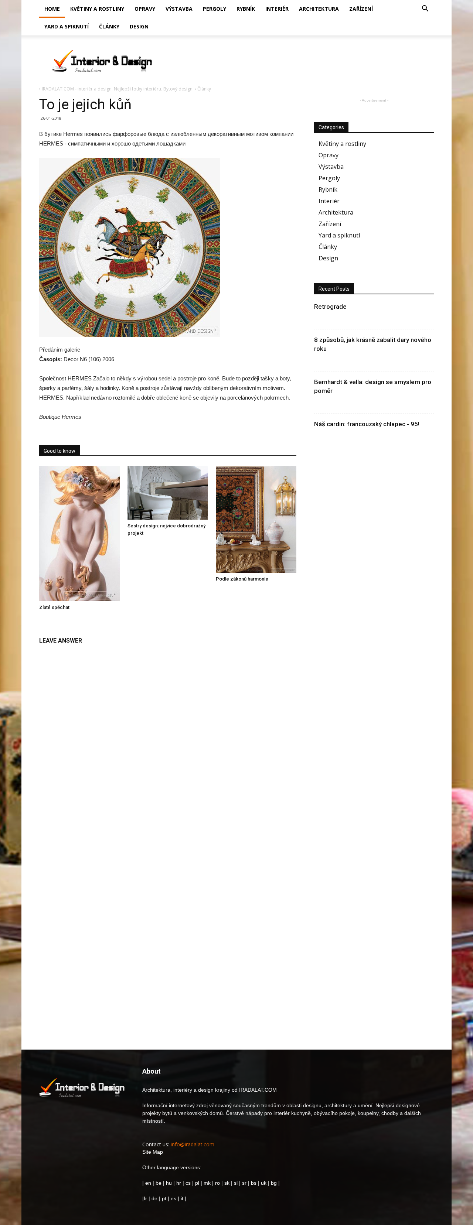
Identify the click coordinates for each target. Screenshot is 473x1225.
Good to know (59, 451)
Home (52, 8)
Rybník (245, 8)
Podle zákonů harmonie (242, 579)
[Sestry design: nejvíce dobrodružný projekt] (167, 493)
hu (169, 1183)
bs (253, 1183)
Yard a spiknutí (66, 26)
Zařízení (361, 8)
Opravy (145, 8)
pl (197, 1183)
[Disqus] (167, 741)
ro (217, 1183)
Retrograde (330, 306)
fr (145, 1198)
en (147, 1183)
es (173, 1198)
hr (178, 1183)
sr (244, 1183)
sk (226, 1183)
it (182, 1198)
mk (207, 1183)
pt (164, 1198)
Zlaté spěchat (54, 607)
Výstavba (179, 8)
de (155, 1198)
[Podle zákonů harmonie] (256, 519)
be (158, 1183)
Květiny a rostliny (97, 8)
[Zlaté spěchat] (79, 533)
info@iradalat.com (192, 1144)
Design (139, 26)
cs (188, 1183)
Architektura (319, 8)
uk (264, 1183)
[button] (425, 9)
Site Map (152, 1152)
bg (274, 1183)
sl (236, 1183)
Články (109, 26)
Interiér (277, 8)
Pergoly (214, 8)
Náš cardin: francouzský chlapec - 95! (366, 424)
